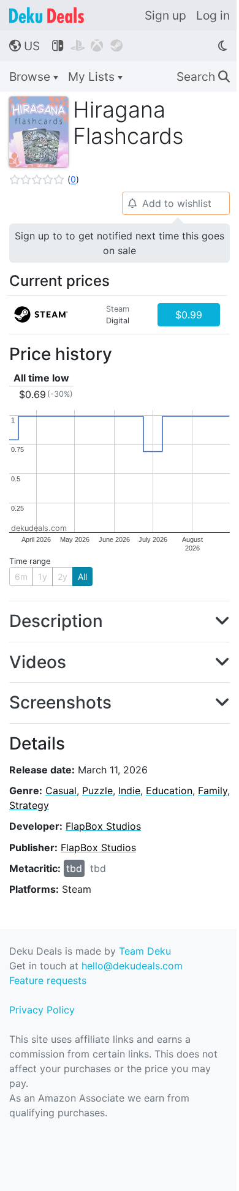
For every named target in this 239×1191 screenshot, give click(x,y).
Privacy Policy (42, 1010)
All (82, 576)
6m (21, 576)
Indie (129, 790)
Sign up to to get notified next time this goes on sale (119, 243)
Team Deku (145, 951)
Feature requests (47, 980)
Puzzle (97, 790)
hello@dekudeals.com (132, 966)
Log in (213, 15)
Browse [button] (31, 76)
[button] (44, 179)
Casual (61, 790)
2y (62, 576)
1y (42, 576)
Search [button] (203, 76)
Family (212, 790)
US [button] (24, 46)
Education (169, 790)
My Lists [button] (93, 76)
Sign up (165, 15)
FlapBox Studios (103, 826)
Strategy (29, 805)
